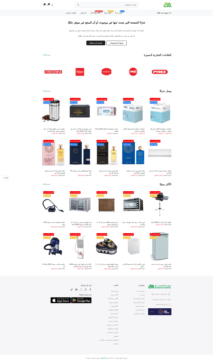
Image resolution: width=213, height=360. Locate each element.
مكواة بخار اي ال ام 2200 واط (161, 222)
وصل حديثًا (114, 291)
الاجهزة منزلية (113, 302)
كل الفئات (83, 13)
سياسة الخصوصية (139, 299)
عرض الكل (46, 55)
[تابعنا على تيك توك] (71, 290)
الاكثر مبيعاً (108, 13)
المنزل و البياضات (112, 332)
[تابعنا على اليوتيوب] (76, 290)
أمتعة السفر (114, 314)
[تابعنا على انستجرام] (85, 290)
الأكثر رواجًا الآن (96, 13)
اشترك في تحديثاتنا (96, 43)
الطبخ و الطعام (113, 310)
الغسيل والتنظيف (112, 329)
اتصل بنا (142, 295)
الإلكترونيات (114, 306)
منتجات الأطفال (113, 317)
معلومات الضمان (139, 314)
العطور (116, 336)
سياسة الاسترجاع (139, 302)
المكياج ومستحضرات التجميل (108, 340)
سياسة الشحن (140, 306)
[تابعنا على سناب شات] (81, 290)
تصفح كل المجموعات (116, 43)
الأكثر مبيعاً (114, 295)
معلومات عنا (141, 291)
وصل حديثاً (119, 13)
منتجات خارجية (113, 321)
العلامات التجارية (70, 13)
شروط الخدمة (140, 310)
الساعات (115, 344)
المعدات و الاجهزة (112, 325)
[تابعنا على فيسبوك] (90, 290)
